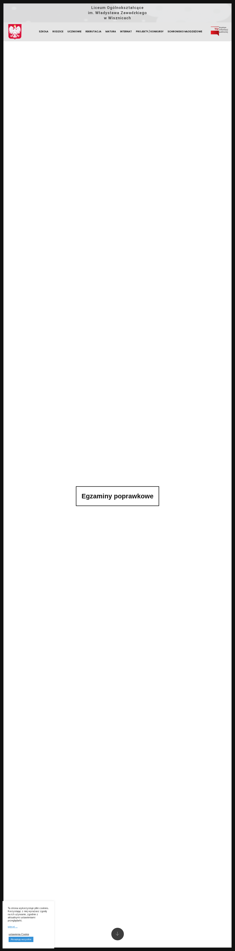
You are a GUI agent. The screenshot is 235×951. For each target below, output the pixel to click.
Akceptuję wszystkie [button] (21, 939)
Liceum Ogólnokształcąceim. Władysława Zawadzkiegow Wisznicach (117, 13)
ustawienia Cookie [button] (19, 934)
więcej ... (13, 926)
